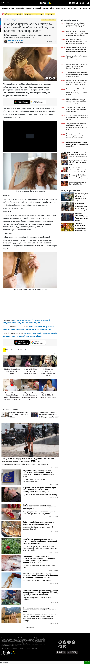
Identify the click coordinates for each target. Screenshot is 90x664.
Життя (45, 8)
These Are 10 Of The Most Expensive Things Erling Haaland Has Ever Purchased (78, 177)
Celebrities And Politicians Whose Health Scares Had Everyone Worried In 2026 (77, 170)
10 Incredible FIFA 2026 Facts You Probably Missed (30, 371)
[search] (88, 3)
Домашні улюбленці (24, 8)
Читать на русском (48, 20)
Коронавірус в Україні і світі (34, 14)
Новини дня (50, 14)
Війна (52, 8)
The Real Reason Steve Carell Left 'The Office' (12, 371)
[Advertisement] (30, 305)
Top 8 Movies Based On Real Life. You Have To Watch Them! (48, 395)
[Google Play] (72, 652)
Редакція (27, 648)
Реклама (20, 648)
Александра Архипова (15, 40)
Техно (69, 8)
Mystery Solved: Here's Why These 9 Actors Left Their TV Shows (78, 162)
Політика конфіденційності (9, 648)
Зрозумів (86, 661)
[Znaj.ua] (45, 3)
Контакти (34, 648)
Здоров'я (77, 8)
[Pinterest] (83, 3)
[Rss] (76, 3)
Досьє (11, 8)
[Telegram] (70, 3)
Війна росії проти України (13, 14)
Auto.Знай (37, 8)
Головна (4, 8)
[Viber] (73, 3)
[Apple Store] (61, 652)
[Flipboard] (80, 3)
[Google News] (73, 642)
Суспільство (61, 8)
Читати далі (30, 627)
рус (8, 3)
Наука (85, 8)
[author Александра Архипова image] (6, 41)
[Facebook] (46, 78)
